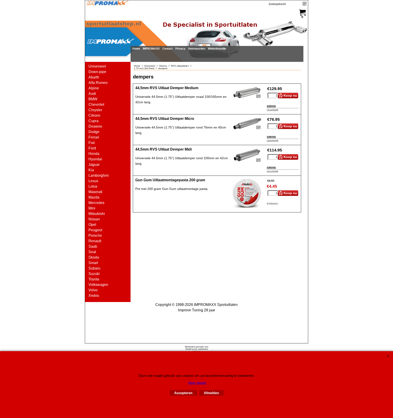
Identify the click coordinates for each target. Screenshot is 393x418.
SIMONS (271, 106)
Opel (92, 225)
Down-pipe (97, 72)
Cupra (93, 121)
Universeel (97, 66)
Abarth (93, 77)
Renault (94, 241)
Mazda (93, 197)
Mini (91, 208)
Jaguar (94, 164)
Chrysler (95, 110)
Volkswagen (98, 285)
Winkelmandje (217, 48)
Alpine (93, 88)
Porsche (95, 235)
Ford (92, 148)
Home (136, 48)
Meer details (197, 383)
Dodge (93, 132)
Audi (92, 94)
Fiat (91, 143)
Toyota (93, 279)
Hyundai (95, 159)
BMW (92, 99)
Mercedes (96, 203)
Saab (92, 246)
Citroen (94, 115)
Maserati (95, 192)
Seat (92, 252)
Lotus (92, 186)
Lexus (93, 181)
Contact (167, 48)
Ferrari (93, 137)
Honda (93, 154)
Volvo (93, 290)
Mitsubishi (96, 214)
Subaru (94, 268)
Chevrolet (96, 104)
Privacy (180, 48)
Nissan (94, 219)
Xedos (93, 295)
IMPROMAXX (151, 48)
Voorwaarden (196, 48)
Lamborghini (98, 175)
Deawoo (95, 126)
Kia (91, 170)
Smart (93, 263)
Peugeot (95, 230)
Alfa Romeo (98, 83)
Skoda (93, 257)
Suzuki (94, 274)
